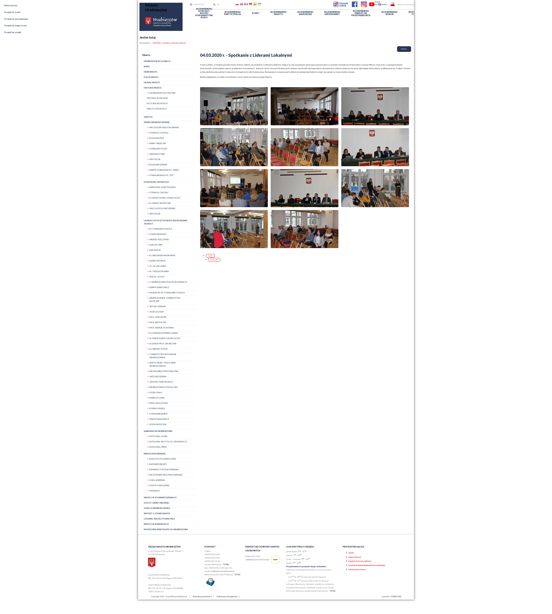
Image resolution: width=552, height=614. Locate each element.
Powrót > (404, 49)
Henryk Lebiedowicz (159, 287)
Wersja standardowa (406, 4)
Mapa (147, 66)
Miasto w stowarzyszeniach (160, 497)
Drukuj (210, 256)
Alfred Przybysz (157, 261)
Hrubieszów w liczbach (157, 61)
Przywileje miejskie (157, 98)
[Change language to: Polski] (237, 4)
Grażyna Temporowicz (161, 382)
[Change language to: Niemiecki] (251, 4)
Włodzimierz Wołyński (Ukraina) (165, 475)
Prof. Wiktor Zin (157, 322)
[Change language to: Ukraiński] (260, 4)
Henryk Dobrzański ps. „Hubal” (164, 170)
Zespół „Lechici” (157, 277)
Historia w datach (157, 103)
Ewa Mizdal (155, 250)
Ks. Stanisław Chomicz (160, 229)
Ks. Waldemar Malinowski (162, 255)
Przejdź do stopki (12, 32)
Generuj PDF (214, 259)
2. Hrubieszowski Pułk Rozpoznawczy (168, 282)
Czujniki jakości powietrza (159, 518)
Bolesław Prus (156, 138)
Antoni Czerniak (157, 306)
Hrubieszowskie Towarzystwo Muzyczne (165, 299)
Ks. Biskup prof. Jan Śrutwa (162, 343)
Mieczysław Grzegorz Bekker (164, 127)
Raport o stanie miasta (157, 513)
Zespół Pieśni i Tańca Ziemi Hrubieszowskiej (162, 364)
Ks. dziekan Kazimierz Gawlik (163, 333)
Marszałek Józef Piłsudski (162, 187)
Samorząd (305, 13)
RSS (218, 4)
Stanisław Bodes (157, 234)
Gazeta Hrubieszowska (157, 508)
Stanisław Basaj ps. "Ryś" (161, 175)
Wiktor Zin (154, 159)
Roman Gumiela (157, 408)
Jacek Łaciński (156, 312)
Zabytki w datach (157, 108)
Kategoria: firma (158, 447)
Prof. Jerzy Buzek (157, 317)
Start (255, 13)
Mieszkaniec (332, 13)
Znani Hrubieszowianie (157, 122)
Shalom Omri (155, 245)
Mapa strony (199, 4)
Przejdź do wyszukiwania (16, 19)
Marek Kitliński (157, 398)
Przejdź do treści (12, 12)
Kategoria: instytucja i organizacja (168, 441)
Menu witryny (10, 5)
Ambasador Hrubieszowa (158, 431)
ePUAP (351, 553)
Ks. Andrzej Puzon (158, 349)
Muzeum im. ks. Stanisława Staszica (167, 292)
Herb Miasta (150, 72)
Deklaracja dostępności (227, 596)
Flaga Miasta (151, 77)
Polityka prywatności (202, 596)
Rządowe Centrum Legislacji (359, 561)
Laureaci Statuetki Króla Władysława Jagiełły (165, 222)
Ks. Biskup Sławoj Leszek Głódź (164, 198)
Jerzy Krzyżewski (157, 376)
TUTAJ (226, 564)
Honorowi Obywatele (156, 182)
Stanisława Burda (158, 414)
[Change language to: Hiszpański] (255, 4)
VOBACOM (396, 596)
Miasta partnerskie (155, 453)
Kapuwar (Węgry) (158, 464)
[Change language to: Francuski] (246, 4)
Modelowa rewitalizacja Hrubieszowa (166, 529)
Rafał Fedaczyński (158, 403)
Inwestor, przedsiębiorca (360, 13)
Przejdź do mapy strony (15, 25)
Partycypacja (232, 13)
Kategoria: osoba (158, 436)
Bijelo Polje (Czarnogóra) (162, 459)
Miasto (278, 13)
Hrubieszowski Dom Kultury (163, 387)
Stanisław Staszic (158, 149)
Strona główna (144, 43)
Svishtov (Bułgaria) (159, 485)
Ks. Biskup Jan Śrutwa (160, 203)
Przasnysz (154, 491)
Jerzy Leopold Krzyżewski (162, 208)
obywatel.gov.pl (354, 557)
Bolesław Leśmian (158, 164)
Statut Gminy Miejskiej (156, 503)
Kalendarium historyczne (162, 93)
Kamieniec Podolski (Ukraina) (164, 469)
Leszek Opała (155, 392)
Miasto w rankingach (156, 524)
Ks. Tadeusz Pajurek (159, 271)
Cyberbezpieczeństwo (357, 569)
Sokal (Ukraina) (157, 480)
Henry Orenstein (157, 143)
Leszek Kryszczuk (157, 424)
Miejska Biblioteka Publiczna (163, 371)
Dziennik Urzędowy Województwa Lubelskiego (366, 565)
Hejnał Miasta (152, 82)
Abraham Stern (157, 154)
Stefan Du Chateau (158, 133)
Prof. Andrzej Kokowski (161, 328)
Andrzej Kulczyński (159, 239)
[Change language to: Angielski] (242, 4)
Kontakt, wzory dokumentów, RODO (204, 13)
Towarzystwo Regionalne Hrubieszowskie (162, 356)
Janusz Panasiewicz (159, 419)
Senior (389, 13)
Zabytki (148, 117)
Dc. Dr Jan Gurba (157, 266)
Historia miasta (153, 87)
